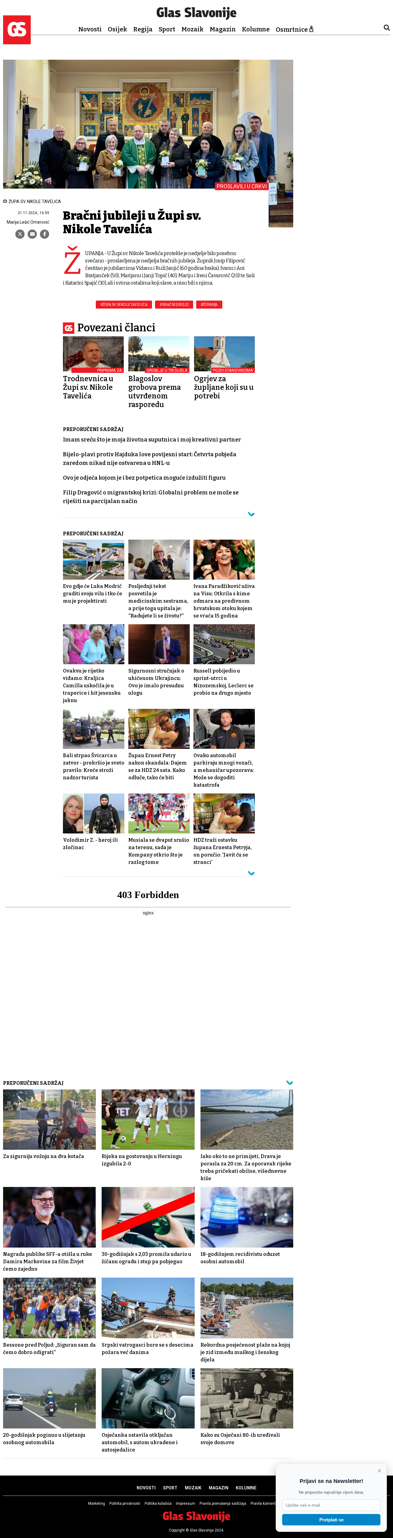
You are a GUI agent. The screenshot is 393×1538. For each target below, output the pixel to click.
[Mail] (32, 234)
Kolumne (256, 29)
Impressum (185, 1503)
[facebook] (44, 234)
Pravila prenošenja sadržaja (223, 1503)
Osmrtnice (292, 29)
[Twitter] (20, 234)
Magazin (223, 29)
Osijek (117, 29)
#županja (209, 304)
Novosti (90, 29)
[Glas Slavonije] (17, 41)
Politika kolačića (158, 1503)
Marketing (96, 1503)
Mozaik (192, 29)
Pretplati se (331, 1519)
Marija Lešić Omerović (28, 222)
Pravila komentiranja (268, 1503)
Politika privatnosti (124, 1503)
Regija (143, 29)
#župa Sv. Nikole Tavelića (124, 304)
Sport (167, 29)
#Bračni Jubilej (174, 304)
